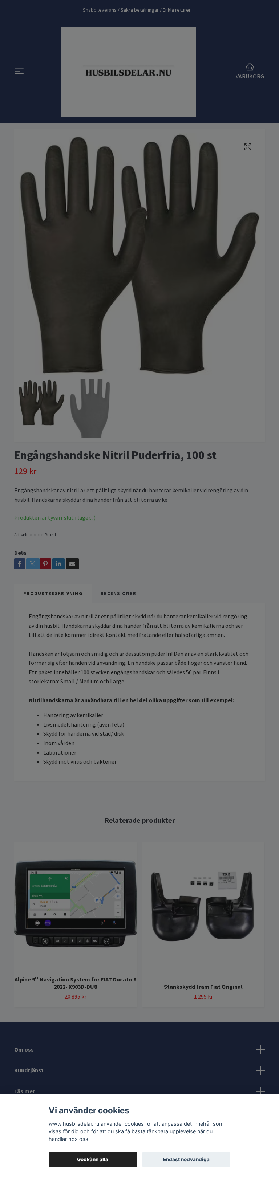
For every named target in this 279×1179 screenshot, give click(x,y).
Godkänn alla (92, 1159)
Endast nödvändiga (186, 1159)
